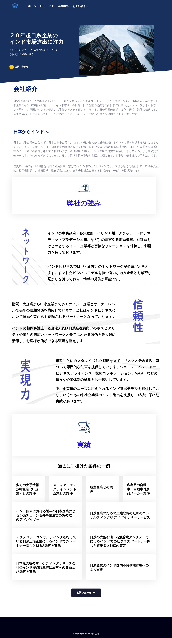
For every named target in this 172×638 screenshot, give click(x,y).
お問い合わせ (81, 6)
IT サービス (47, 6)
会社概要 (63, 6)
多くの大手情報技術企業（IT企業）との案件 (27, 489)
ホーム (32, 6)
